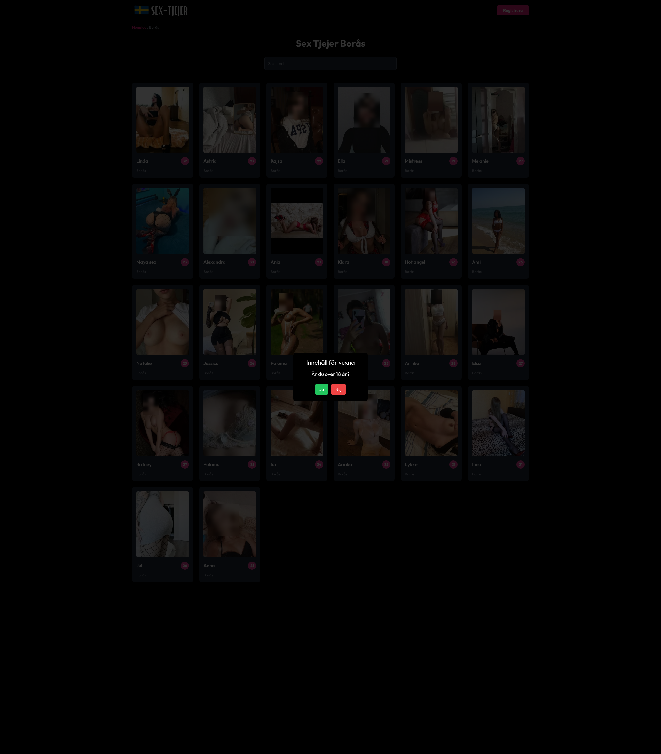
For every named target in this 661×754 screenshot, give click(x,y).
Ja (321, 389)
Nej (338, 389)
